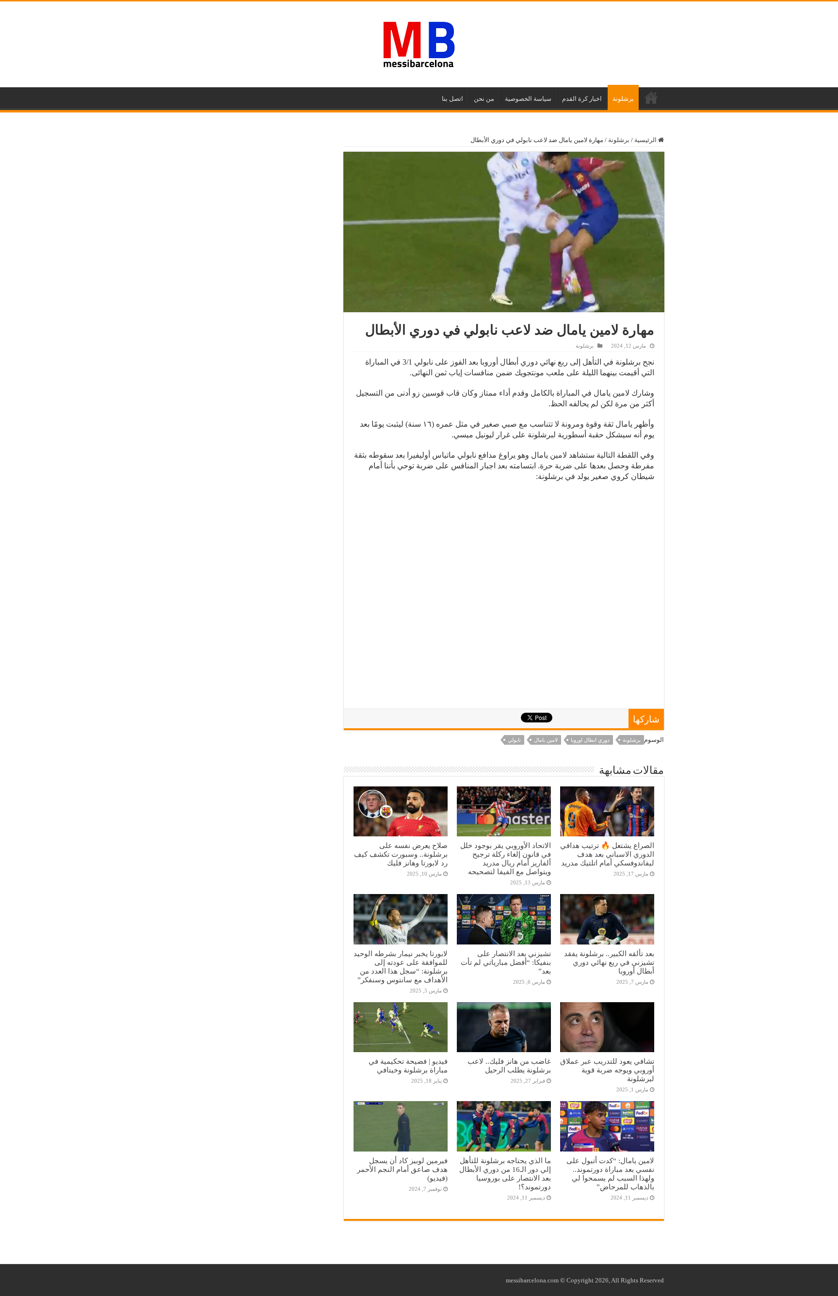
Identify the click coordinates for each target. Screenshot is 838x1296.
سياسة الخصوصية (528, 98)
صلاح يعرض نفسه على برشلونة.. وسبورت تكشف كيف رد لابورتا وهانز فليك (401, 854)
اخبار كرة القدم (582, 98)
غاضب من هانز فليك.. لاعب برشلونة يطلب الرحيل (509, 1065)
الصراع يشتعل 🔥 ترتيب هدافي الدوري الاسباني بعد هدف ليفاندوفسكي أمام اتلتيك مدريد (607, 854)
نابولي (514, 740)
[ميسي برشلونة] (419, 42)
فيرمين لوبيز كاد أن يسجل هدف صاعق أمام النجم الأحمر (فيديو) (402, 1169)
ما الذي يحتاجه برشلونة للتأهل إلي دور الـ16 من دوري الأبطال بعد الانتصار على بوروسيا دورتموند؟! (505, 1173)
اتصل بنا (452, 98)
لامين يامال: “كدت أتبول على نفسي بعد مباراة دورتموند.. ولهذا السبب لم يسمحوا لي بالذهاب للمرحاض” (610, 1173)
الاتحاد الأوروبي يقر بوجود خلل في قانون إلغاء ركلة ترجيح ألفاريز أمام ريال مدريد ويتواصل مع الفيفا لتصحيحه (505, 858)
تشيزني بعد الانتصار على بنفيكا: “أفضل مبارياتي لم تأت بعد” (506, 962)
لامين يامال (546, 740)
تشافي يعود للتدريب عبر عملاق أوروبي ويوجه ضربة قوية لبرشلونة (607, 1070)
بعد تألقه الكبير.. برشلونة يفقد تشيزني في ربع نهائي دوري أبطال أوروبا (609, 962)
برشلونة (623, 98)
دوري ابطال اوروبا (590, 740)
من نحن (484, 98)
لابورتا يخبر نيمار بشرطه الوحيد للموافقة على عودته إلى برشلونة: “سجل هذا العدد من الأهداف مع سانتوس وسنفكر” (401, 966)
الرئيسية (651, 97)
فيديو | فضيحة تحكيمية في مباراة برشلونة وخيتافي (408, 1065)
